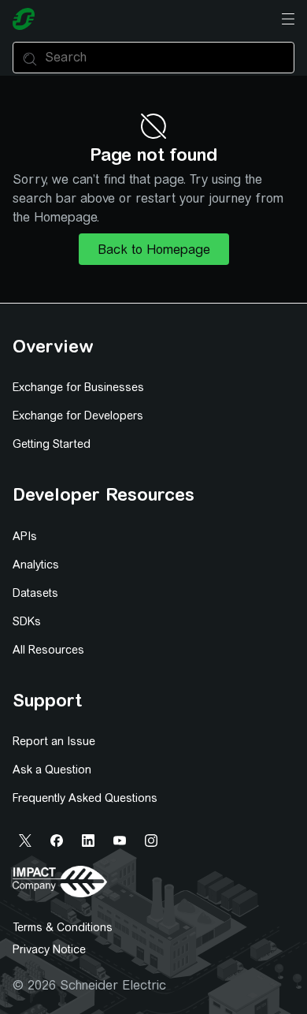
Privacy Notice (49, 949)
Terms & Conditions (63, 927)
